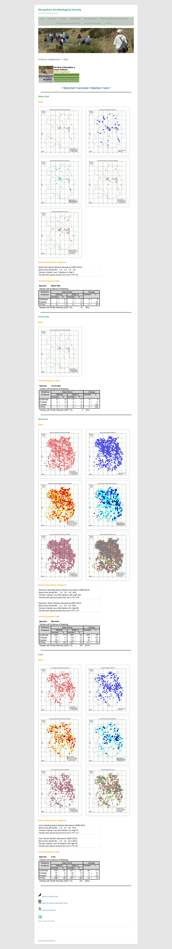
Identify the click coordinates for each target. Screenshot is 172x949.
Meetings (63, 19)
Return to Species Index (50, 896)
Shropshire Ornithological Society (59, 9)
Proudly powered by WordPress (47, 940)
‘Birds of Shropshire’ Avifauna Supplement (114, 19)
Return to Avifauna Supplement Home (54, 903)
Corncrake (82, 87)
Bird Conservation (90, 19)
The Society (52, 19)
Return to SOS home (49, 910)
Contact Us (108, 23)
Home (42, 19)
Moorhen (96, 87)
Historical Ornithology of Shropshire (68, 23)
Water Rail (69, 87)
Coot (105, 87)
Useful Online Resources (93, 23)
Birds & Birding (75, 19)
